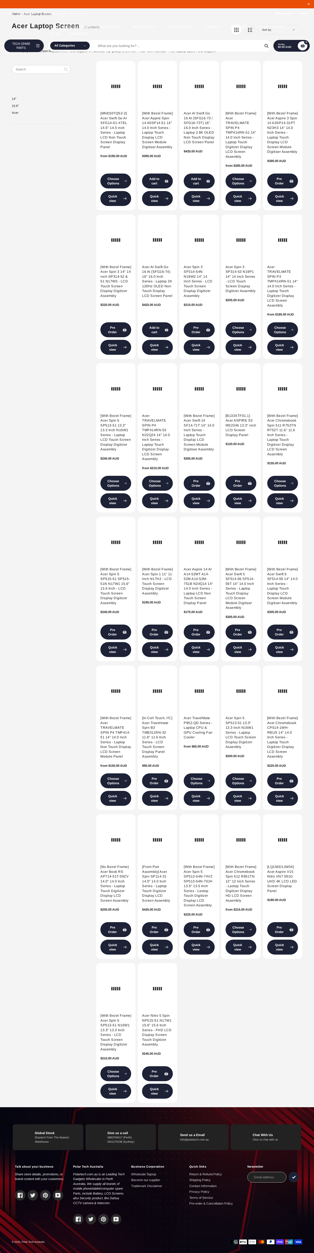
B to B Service (78, 13)
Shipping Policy (200, 1180)
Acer (15, 112)
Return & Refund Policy (205, 1174)
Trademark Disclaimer (146, 1186)
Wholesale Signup (143, 1174)
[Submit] (294, 1177)
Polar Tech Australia (33, 1241)
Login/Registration (28, 13)
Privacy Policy (199, 1191)
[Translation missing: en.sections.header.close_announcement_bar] (309, 4)
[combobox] (41, 69)
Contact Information (203, 1186)
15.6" (15, 106)
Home (9, 13)
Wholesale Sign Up (54, 13)
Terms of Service (201, 1197)
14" (14, 99)
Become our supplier (145, 1180)
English (303, 13)
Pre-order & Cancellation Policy (211, 1203)
